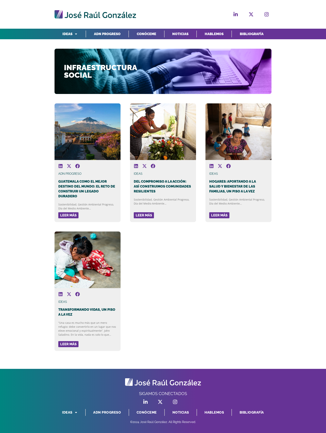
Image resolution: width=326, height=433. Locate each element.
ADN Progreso (107, 34)
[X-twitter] (251, 14)
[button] (60, 166)
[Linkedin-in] (236, 14)
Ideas (67, 34)
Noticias (180, 34)
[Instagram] (266, 14)
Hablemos (214, 34)
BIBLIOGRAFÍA (252, 34)
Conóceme (146, 34)
